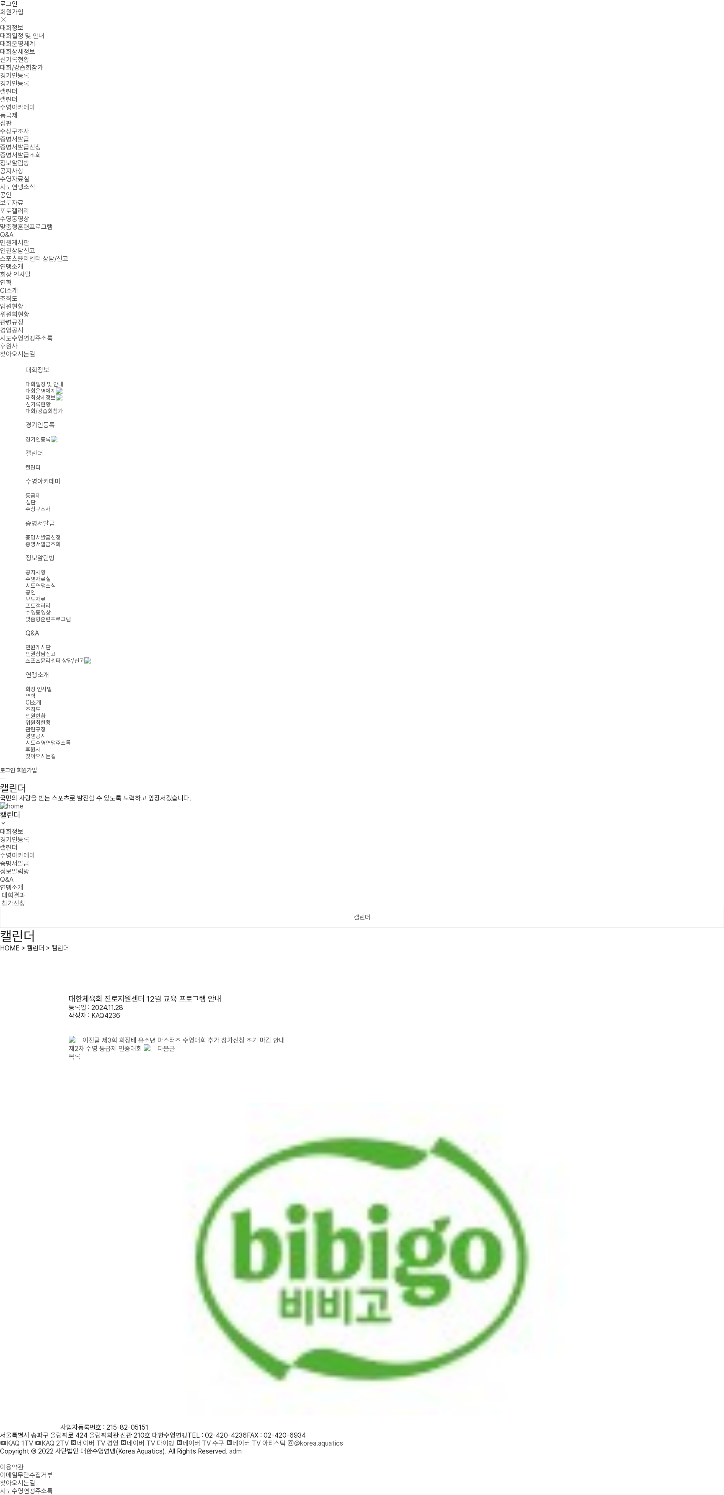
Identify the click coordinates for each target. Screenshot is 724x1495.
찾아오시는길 (17, 354)
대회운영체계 (17, 44)
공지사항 (11, 171)
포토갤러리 (14, 211)
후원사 (9, 346)
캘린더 (9, 92)
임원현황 (11, 306)
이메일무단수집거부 (26, 1475)
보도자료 (11, 203)
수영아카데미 (17, 107)
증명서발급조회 (20, 155)
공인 (6, 195)
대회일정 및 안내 (22, 36)
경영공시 (11, 330)
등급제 (9, 115)
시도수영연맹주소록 (26, 338)
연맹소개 (11, 267)
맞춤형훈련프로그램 (26, 227)
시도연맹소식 (17, 187)
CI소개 (9, 290)
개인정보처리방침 (23, 1459)
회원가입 (11, 12)
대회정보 (11, 28)
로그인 (9, 4)
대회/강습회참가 (21, 68)
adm (235, 1451)
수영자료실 (14, 179)
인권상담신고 (17, 251)
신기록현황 (14, 60)
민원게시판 (14, 243)
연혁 (6, 283)
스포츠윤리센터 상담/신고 (34, 259)
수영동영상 (14, 219)
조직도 (9, 298)
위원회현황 (14, 314)
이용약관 (11, 1467)
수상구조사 (14, 131)
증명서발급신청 (20, 147)
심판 (6, 123)
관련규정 (11, 322)
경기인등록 (14, 76)
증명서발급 (14, 139)
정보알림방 (14, 163)
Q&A (6, 235)
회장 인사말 (15, 275)
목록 (74, 1057)
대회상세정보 (17, 52)
